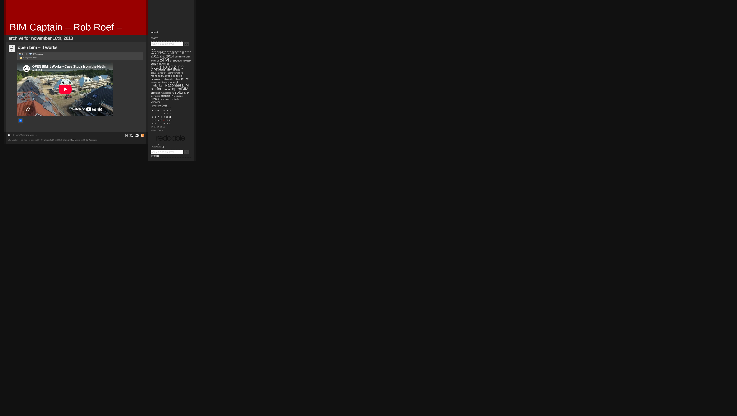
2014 (170, 56)
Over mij (154, 32)
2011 (155, 56)
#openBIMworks (160, 53)
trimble (155, 98)
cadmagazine (167, 66)
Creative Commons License (24, 135)
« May (153, 130)
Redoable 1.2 (63, 140)
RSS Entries (75, 140)
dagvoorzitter (157, 73)
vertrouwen (164, 99)
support (165, 95)
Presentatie (156, 147)
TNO (173, 96)
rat (173, 93)
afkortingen (179, 57)
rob (26, 54)
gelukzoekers (169, 79)
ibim (178, 79)
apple (187, 57)
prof (158, 93)
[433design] (137, 135)
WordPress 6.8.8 (47, 140)
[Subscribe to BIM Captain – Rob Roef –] (142, 135)
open (168, 89)
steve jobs (155, 96)
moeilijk (173, 82)
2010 (181, 53)
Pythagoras (165, 93)
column (168, 70)
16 (164, 120)
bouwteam (186, 61)
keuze (184, 79)
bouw (177, 60)
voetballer (175, 99)
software (182, 92)
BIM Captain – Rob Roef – (66, 27)
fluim (176, 73)
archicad (155, 61)
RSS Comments (90, 140)
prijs (153, 92)
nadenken (157, 85)
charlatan (158, 69)
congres (176, 70)
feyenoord (168, 73)
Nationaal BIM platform (170, 87)
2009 (174, 53)
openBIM (180, 89)
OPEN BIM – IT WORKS (37, 47)
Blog (34, 58)
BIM (164, 60)
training (179, 96)
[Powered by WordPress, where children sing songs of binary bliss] (126, 135)
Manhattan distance (160, 82)
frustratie (166, 75)
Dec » (160, 130)
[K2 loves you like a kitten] (131, 135)
